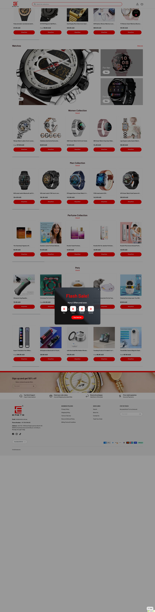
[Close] (98, 289)
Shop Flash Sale (77, 317)
